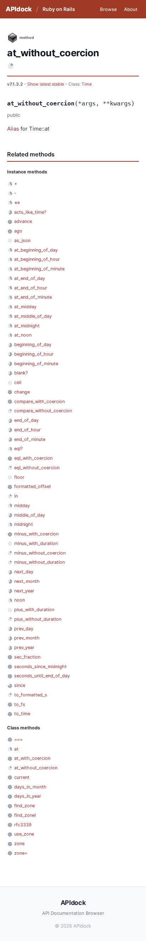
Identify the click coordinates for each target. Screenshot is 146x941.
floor (19, 477)
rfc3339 (23, 824)
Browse (108, 9)
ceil (17, 382)
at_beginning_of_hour (37, 259)
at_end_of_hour (30, 288)
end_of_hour (27, 429)
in (16, 496)
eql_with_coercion (33, 458)
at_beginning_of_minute (39, 268)
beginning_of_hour (34, 354)
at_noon (23, 335)
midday (22, 505)
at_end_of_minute (33, 297)
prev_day (23, 628)
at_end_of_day (29, 278)
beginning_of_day (32, 344)
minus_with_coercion (36, 534)
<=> (17, 202)
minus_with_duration (36, 543)
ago (18, 231)
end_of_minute (29, 439)
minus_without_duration (39, 562)
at (16, 749)
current (21, 777)
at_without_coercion (35, 767)
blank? (21, 372)
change (22, 392)
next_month (27, 581)
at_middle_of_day (33, 316)
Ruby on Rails (59, 9)
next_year (24, 590)
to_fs (19, 704)
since (19, 685)
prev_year (24, 647)
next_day (23, 571)
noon (19, 600)
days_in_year (27, 796)
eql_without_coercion (37, 467)
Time (87, 84)
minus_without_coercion (40, 553)
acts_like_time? (30, 212)
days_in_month (30, 787)
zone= (20, 853)
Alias (13, 128)
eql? (18, 448)
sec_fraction (27, 657)
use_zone (24, 834)
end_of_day (26, 420)
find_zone (24, 805)
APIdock (19, 9)
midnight (23, 524)
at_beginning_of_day (36, 250)
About (130, 9)
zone (19, 843)
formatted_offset (32, 486)
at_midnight (27, 325)
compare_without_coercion (43, 410)
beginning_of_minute (36, 363)
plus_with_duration (34, 609)
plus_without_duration (37, 619)
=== (18, 739)
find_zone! (25, 815)
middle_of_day (29, 515)
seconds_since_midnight (40, 666)
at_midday (25, 306)
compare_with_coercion (39, 401)
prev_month (27, 638)
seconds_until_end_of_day (42, 675)
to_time (22, 713)
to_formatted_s (30, 695)
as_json (22, 240)
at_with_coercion (32, 758)
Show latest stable (46, 84)
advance (23, 221)
